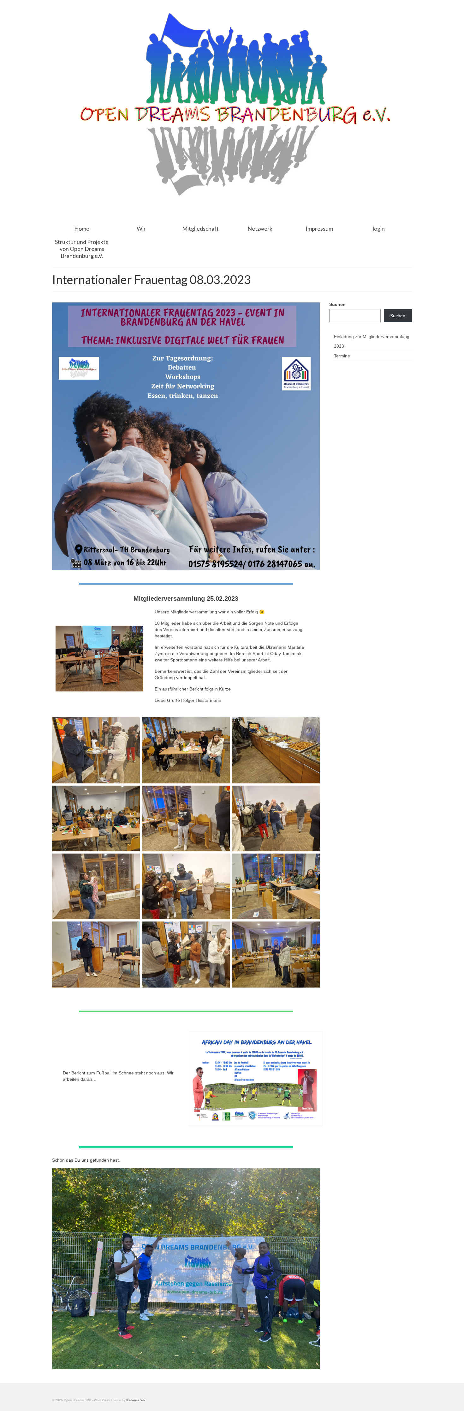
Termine (342, 355)
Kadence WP (136, 1400)
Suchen (337, 304)
